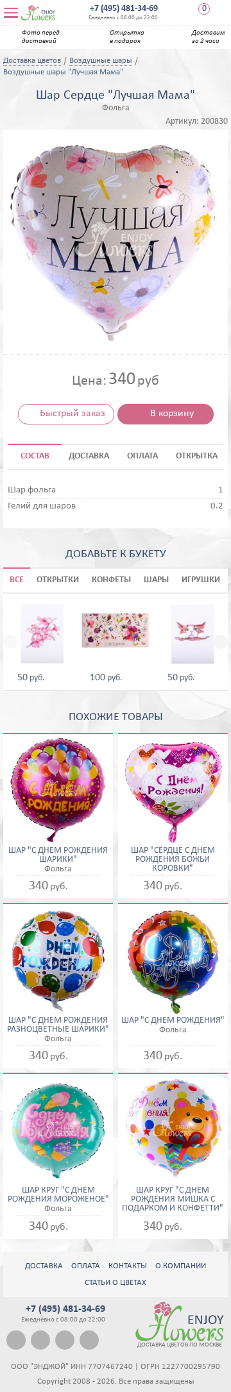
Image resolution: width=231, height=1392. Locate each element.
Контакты (127, 1266)
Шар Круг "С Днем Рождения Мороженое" (58, 1195)
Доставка (44, 1266)
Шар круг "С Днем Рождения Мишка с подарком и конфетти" (172, 1199)
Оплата (85, 1266)
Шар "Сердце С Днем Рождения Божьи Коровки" (173, 859)
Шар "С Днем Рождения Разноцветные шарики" (58, 1025)
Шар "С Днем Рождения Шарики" (58, 855)
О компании (180, 1266)
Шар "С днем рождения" (173, 1020)
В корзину (172, 413)
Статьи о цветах (115, 1283)
